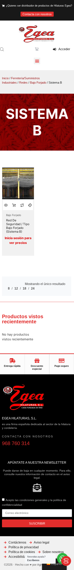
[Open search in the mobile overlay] (2, 49)
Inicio (5, 78)
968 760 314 (16, 443)
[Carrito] (36, 49)
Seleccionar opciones (14, 205)
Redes (23, 82)
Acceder (63, 49)
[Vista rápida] (6, 205)
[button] (37, 61)
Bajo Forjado (38, 82)
